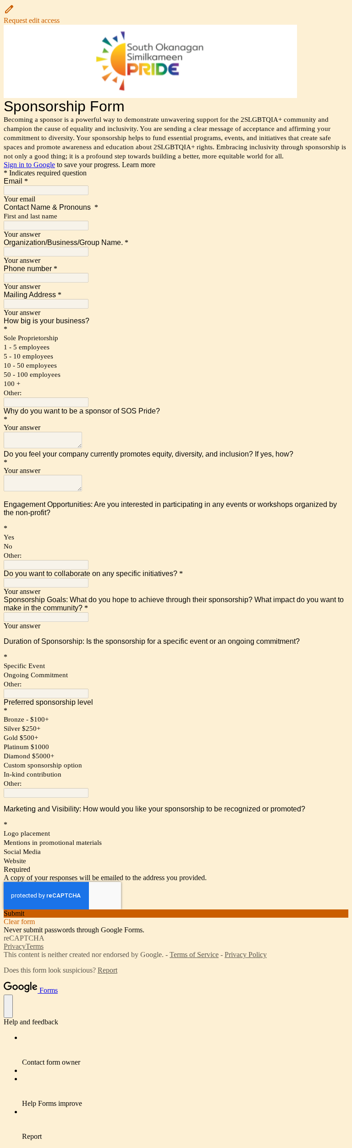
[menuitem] (185, 1050)
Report (107, 970)
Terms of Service (194, 954)
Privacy (15, 946)
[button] (176, 14)
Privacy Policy (246, 954)
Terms (35, 946)
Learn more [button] (138, 165)
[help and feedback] (8, 1006)
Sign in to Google (29, 165)
